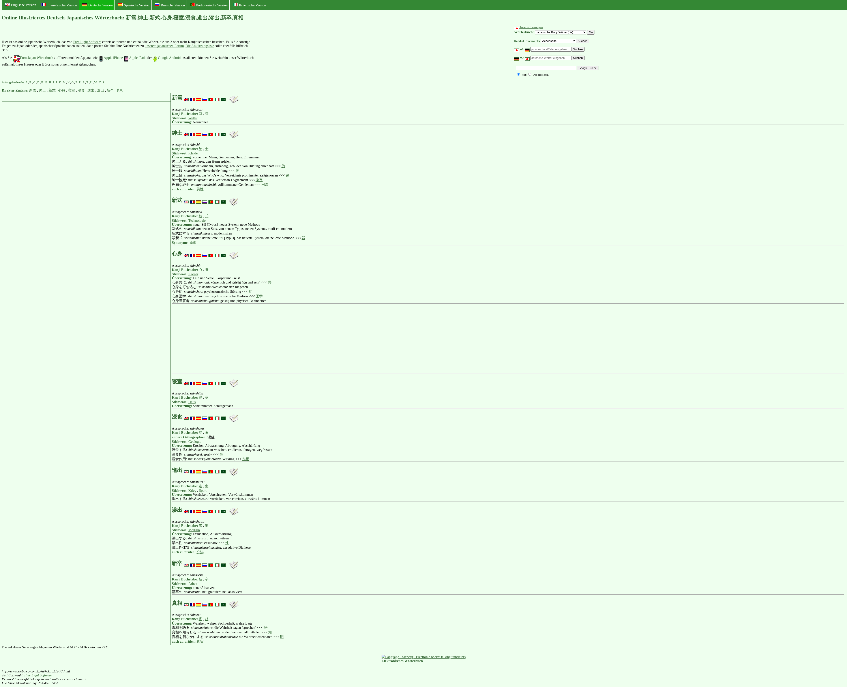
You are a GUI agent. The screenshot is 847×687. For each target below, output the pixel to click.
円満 (264, 184)
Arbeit (192, 584)
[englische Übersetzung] (186, 98)
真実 (200, 641)
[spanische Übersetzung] (198, 98)
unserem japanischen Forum (164, 46)
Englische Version (23, 5)
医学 (259, 296)
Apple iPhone (113, 58)
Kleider (193, 153)
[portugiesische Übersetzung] (210, 98)
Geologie (194, 441)
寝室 (71, 90)
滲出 (100, 90)
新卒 (110, 90)
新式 (52, 90)
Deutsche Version (100, 5)
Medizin (194, 530)
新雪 (32, 90)
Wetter (192, 118)
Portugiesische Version (212, 5)
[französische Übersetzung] (192, 98)
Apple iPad (137, 58)
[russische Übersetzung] (204, 98)
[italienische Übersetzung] (217, 98)
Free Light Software (87, 42)
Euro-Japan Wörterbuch (36, 58)
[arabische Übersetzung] (223, 98)
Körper (193, 274)
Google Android (169, 58)
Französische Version (62, 5)
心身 (61, 90)
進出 (90, 90)
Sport (202, 490)
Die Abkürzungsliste (200, 46)
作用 (245, 459)
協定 (259, 180)
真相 (120, 90)
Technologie (197, 220)
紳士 (42, 90)
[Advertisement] (288, 53)
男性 (200, 189)
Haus (192, 402)
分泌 (200, 552)
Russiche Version (173, 5)
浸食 (81, 90)
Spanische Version (137, 5)
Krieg (192, 490)
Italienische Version (252, 5)
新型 (193, 242)
